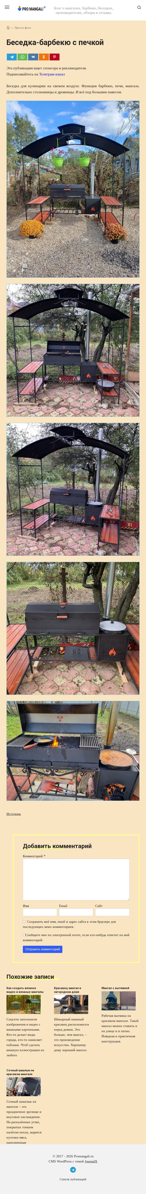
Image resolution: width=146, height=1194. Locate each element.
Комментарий (34, 856)
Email (63, 906)
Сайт (98, 906)
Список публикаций (73, 1179)
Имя (26, 906)
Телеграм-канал (52, 74)
